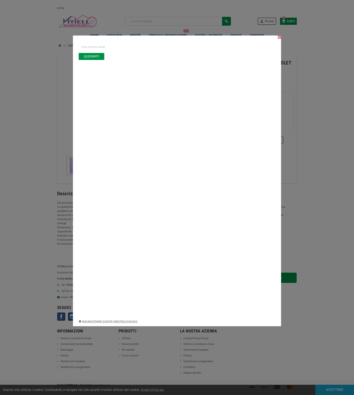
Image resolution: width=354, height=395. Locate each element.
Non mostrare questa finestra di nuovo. (110, 321)
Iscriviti (93, 56)
